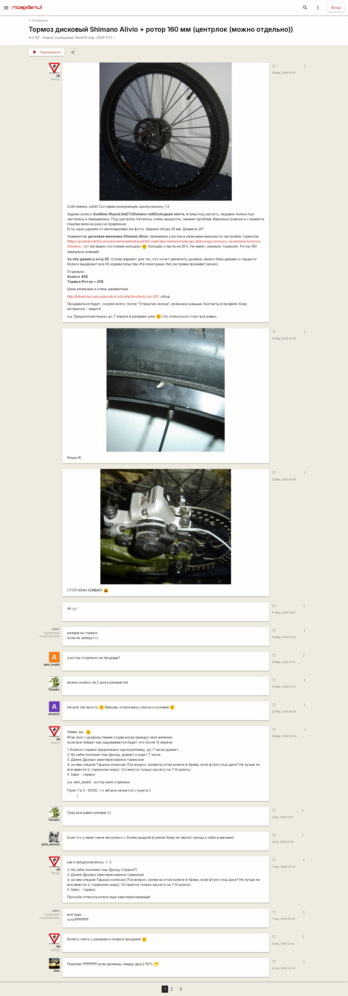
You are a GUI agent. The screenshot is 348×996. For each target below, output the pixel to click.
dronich (54, 714)
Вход (336, 7)
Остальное (38, 20)
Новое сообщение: (58, 38)
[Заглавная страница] (27, 3)
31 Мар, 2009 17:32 (284, 686)
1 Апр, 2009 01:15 (282, 817)
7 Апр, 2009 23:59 (283, 918)
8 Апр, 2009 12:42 (283, 943)
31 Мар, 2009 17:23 (284, 637)
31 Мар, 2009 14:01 (283, 612)
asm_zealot (52, 664)
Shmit (79, 38)
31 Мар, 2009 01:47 (284, 72)
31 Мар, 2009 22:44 (284, 736)
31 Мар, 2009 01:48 (284, 338)
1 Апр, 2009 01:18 (282, 841)
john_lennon (51, 844)
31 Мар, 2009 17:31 (283, 662)
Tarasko (54, 689)
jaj (58, 75)
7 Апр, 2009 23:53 (283, 866)
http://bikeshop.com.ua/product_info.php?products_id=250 (113, 296)
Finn (57, 971)
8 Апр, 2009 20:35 (283, 968)
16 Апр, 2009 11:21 (99, 38)
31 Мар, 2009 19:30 (284, 711)
